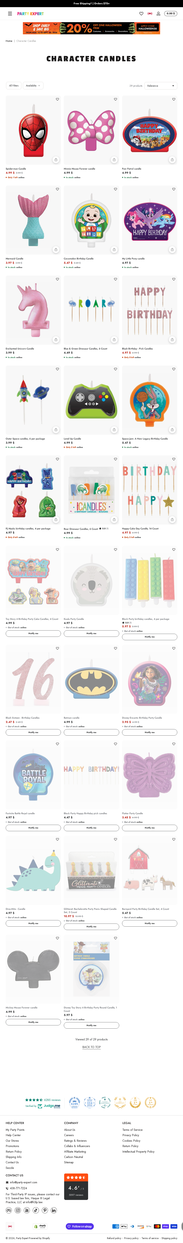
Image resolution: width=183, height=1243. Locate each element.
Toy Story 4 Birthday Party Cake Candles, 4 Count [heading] (32, 619)
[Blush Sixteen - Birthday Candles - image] (33, 679)
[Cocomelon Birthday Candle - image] (91, 220)
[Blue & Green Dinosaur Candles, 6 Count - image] (91, 310)
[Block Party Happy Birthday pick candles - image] (91, 774)
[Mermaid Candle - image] (33, 220)
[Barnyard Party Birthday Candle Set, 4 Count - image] (149, 870)
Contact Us (12, 1162)
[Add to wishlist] (57, 99)
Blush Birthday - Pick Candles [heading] (137, 348)
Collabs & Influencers (77, 1146)
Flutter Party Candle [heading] (132, 813)
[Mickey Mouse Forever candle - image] (33, 969)
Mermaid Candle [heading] (14, 258)
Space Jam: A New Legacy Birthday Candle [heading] (145, 438)
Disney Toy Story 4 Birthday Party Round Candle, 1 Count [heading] (90, 1009)
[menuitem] (33, 1130)
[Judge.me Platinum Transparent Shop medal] (105, 1102)
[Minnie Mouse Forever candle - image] (91, 130)
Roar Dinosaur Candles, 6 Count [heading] (81, 529)
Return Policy (14, 1152)
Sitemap (69, 1162)
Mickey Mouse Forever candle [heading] (21, 1007)
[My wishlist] (141, 13)
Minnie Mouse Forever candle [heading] (79, 168)
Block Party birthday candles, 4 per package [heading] (145, 619)
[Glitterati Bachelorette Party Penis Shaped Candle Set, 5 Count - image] (91, 870)
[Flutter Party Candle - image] (149, 774)
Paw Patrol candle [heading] (131, 168)
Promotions (12, 1146)
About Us (69, 1130)
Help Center (13, 1135)
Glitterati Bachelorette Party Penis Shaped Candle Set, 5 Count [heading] (90, 910)
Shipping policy (169, 1238)
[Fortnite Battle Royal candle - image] (33, 774)
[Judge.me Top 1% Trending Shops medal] (150, 1102)
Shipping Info (14, 1157)
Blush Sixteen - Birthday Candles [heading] (22, 717)
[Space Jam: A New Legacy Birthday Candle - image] (149, 400)
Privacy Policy (130, 1135)
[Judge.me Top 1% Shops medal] (135, 1102)
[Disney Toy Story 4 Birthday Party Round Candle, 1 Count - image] (91, 969)
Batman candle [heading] (71, 717)
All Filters (13, 85)
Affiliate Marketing (75, 1152)
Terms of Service (132, 1130)
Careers (69, 1135)
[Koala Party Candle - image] (91, 580)
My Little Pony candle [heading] (133, 258)
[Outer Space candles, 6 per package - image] (33, 400)
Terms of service (150, 1238)
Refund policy (114, 1238)
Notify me (33, 633)
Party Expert (22, 1238)
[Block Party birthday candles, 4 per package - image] (149, 580)
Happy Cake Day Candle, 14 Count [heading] (140, 528)
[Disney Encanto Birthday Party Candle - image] (149, 679)
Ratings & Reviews (75, 1141)
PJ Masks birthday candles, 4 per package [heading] (28, 528)
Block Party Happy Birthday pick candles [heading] (85, 813)
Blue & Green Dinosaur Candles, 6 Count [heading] (85, 348)
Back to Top (91, 1047)
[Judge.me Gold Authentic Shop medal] (120, 1102)
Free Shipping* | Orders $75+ (92, 3)
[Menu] (10, 13)
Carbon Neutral (73, 1157)
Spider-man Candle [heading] (16, 168)
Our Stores (12, 1141)
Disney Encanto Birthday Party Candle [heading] (142, 717)
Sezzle (10, 1168)
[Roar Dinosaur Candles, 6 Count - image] (91, 490)
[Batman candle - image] (91, 679)
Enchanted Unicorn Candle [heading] (20, 348)
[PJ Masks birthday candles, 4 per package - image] (33, 490)
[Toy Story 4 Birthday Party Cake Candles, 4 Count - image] (33, 580)
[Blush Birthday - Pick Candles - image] (149, 310)
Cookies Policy (131, 1141)
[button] (150, 13)
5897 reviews (76, 1195)
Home (9, 41)
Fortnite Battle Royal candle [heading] (20, 813)
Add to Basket (56, 159)
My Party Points (15, 1130)
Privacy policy (131, 1238)
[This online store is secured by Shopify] (40, 1226)
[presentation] (33, 167)
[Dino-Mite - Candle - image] (33, 870)
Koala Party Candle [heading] (74, 619)
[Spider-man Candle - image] (33, 130)
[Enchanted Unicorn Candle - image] (33, 310)
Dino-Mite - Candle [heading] (15, 909)
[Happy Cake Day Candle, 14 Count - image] (149, 490)
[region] (91, 3)
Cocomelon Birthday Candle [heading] (78, 258)
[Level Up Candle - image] (91, 400)
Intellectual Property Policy (138, 1152)
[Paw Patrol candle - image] (149, 130)
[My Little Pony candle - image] (149, 220)
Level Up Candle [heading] (72, 438)
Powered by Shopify (39, 1238)
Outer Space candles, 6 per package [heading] (25, 438)
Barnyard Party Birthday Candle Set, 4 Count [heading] (145, 909)
